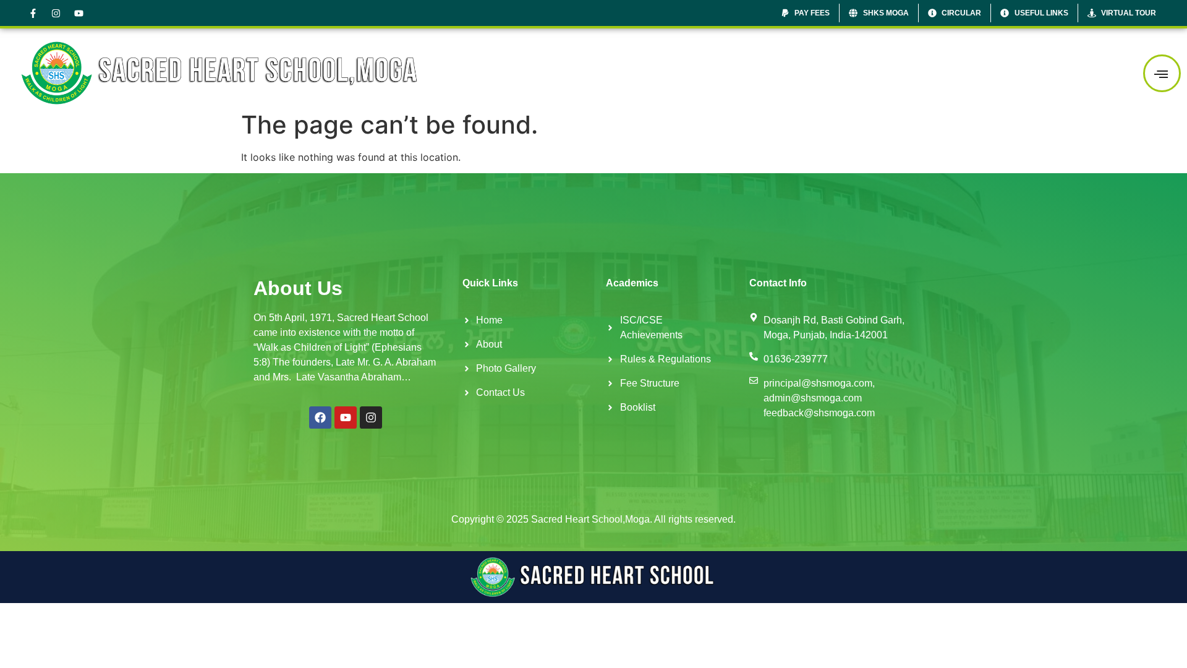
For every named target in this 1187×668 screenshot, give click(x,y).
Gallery (1022, 72)
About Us (801, 72)
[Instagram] (55, 13)
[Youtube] (78, 13)
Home (750, 72)
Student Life (952, 72)
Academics (874, 72)
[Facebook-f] (32, 13)
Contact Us (1091, 72)
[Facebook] (320, 417)
